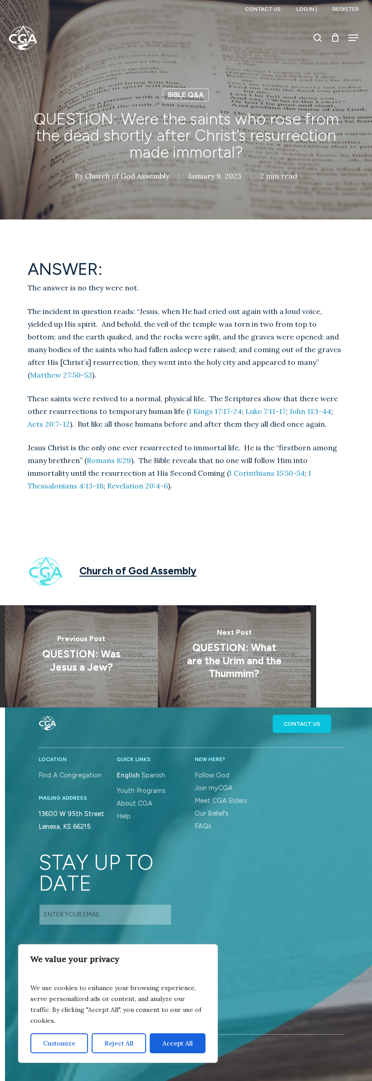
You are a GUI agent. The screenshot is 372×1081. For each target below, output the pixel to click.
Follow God (212, 775)
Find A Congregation (70, 775)
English (128, 775)
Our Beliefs (212, 813)
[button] (302, 724)
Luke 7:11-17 (265, 411)
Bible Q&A (186, 94)
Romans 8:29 (109, 460)
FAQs (203, 826)
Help (124, 816)
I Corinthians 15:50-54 (267, 473)
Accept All (177, 1043)
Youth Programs (141, 791)
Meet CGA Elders (221, 801)
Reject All (118, 1043)
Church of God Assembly (127, 175)
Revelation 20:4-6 (137, 485)
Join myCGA (214, 788)
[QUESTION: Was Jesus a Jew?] (81, 656)
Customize (59, 1043)
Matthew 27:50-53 (61, 374)
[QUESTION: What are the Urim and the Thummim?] (234, 656)
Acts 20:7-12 (49, 423)
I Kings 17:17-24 (215, 411)
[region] (118, 1003)
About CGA (134, 803)
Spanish (153, 775)
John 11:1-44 (310, 411)
